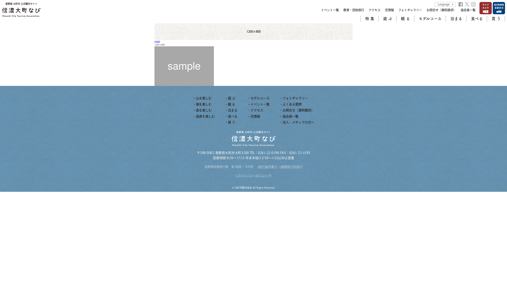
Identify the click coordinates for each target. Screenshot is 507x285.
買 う (496, 19)
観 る (405, 19)
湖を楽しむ (204, 104)
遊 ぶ (387, 19)
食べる (477, 19)
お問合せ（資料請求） (441, 10)
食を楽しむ (204, 110)
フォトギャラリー (410, 10)
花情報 (389, 10)
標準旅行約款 (290, 166)
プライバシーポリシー (253, 175)
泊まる (456, 19)
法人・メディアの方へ (298, 122)
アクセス (374, 10)
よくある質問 (292, 104)
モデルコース (430, 19)
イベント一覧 (330, 10)
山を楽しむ (204, 98)
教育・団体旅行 (353, 10)
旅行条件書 (266, 166)
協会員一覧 (468, 10)
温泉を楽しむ (205, 116)
